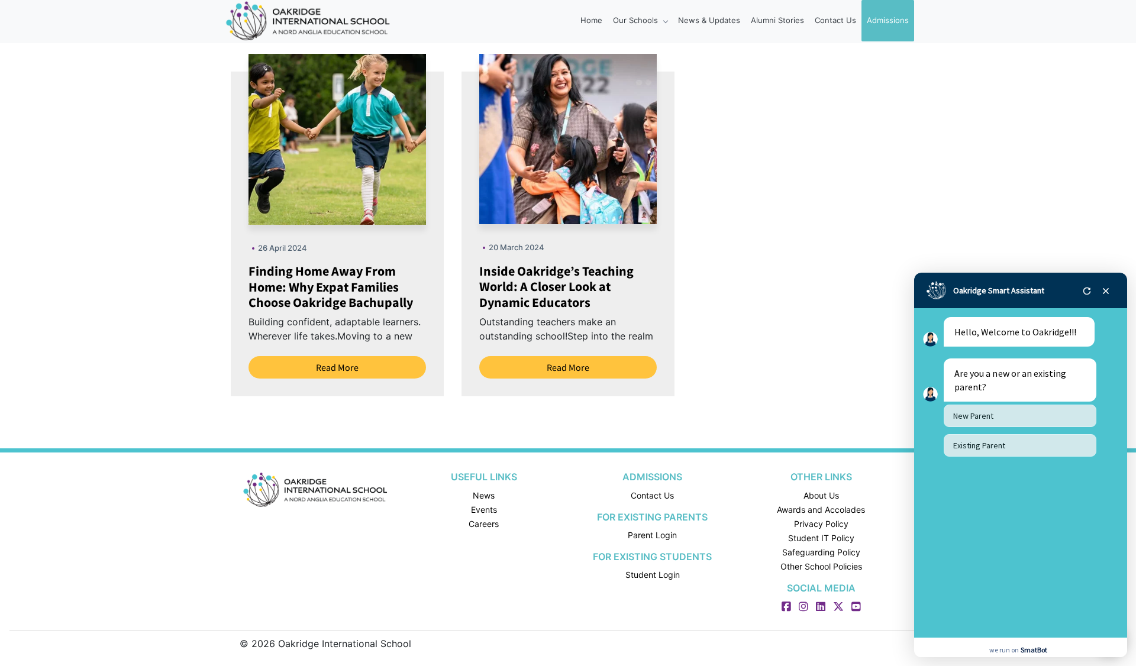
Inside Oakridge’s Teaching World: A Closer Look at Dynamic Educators (556, 287)
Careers (484, 524)
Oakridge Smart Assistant (998, 290)
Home (591, 20)
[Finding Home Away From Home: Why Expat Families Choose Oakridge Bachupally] (361, 138)
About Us (821, 495)
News (484, 495)
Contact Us (835, 20)
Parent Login (652, 535)
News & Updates (709, 20)
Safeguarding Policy (821, 552)
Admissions (888, 20)
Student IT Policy (821, 538)
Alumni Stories (777, 20)
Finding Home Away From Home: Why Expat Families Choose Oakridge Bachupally (330, 287)
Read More (337, 367)
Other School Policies (821, 566)
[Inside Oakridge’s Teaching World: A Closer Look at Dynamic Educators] (593, 138)
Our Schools (636, 20)
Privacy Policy (821, 524)
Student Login (652, 575)
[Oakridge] (315, 490)
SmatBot (1034, 649)
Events (484, 510)
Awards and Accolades (821, 510)
